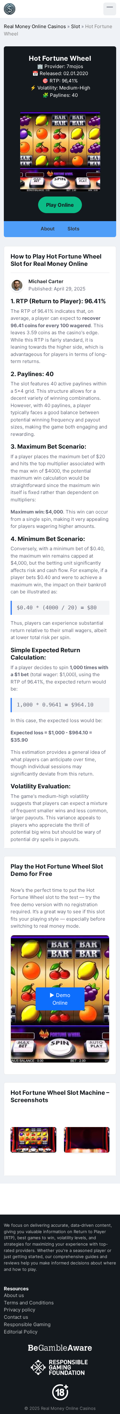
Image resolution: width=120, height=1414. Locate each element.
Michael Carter (45, 281)
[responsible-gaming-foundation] (60, 1367)
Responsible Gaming (27, 1324)
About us (14, 1295)
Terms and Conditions (29, 1303)
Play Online (60, 205)
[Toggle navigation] (109, 9)
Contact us (16, 1317)
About (48, 229)
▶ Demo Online (60, 999)
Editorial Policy (20, 1332)
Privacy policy (19, 1310)
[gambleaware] (60, 1347)
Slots (73, 229)
